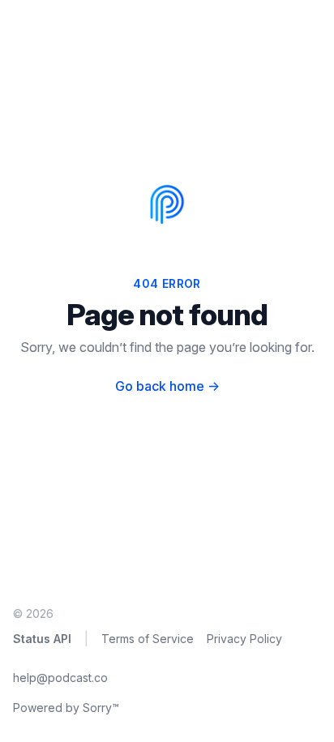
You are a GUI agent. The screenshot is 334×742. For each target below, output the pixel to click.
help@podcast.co (60, 677)
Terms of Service (147, 638)
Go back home (167, 386)
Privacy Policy (244, 638)
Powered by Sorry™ (66, 707)
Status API (42, 638)
